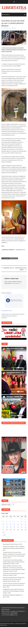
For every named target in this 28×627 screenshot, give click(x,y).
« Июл (4, 535)
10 (3, 524)
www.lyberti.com (20, 249)
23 (25, 527)
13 (14, 524)
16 (25, 524)
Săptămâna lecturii (8, 268)
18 (7, 527)
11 (7, 524)
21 (18, 527)
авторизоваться (15, 283)
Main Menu (6, 14)
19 (10, 527)
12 (10, 524)
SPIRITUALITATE (13, 258)
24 (3, 529)
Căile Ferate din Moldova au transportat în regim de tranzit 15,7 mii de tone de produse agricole (13, 579)
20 (14, 527)
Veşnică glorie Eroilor (8, 544)
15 (21, 524)
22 (21, 527)
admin (14, 28)
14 (18, 524)
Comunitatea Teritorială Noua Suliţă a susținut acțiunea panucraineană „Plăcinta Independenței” (13, 561)
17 (3, 527)
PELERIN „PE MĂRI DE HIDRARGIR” (12, 595)
